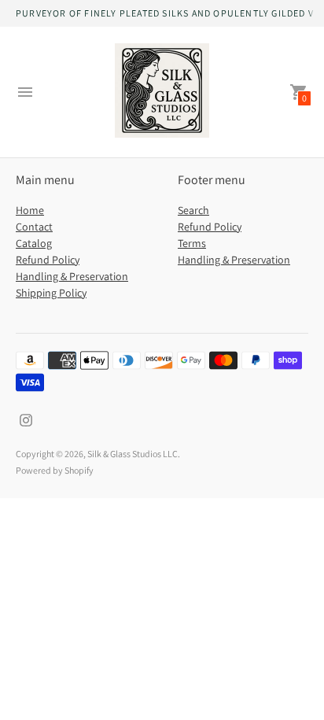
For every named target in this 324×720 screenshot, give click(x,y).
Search (193, 210)
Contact (34, 227)
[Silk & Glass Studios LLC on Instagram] (26, 419)
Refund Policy (47, 260)
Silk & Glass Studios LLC (132, 454)
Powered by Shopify (55, 470)
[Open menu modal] (25, 92)
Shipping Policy (51, 293)
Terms (192, 243)
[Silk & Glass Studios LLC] (162, 92)
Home (30, 210)
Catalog (34, 243)
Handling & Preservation (72, 276)
